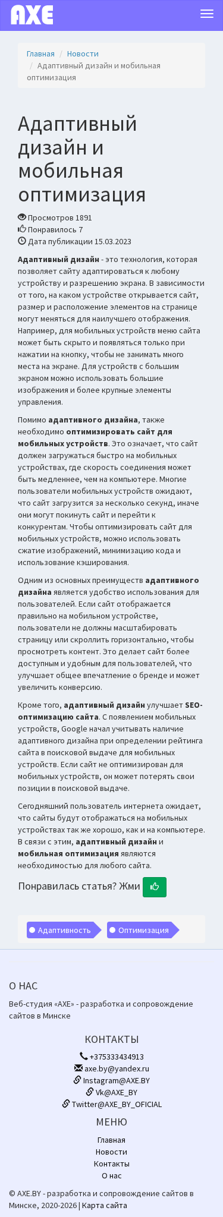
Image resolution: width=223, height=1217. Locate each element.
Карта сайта (104, 1205)
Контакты (112, 1163)
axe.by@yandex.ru (116, 1068)
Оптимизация (143, 930)
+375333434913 (116, 1056)
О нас (112, 1175)
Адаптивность (64, 930)
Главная (41, 53)
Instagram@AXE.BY (115, 1080)
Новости (83, 53)
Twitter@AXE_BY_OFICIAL (116, 1104)
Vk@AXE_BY (115, 1092)
